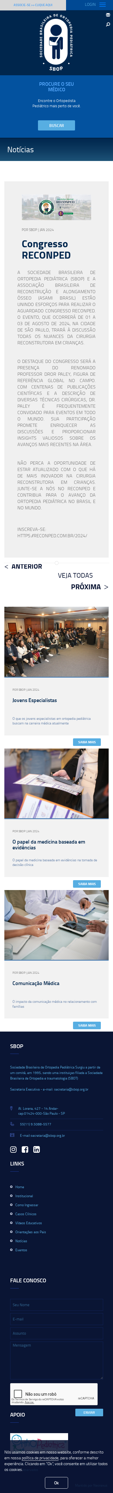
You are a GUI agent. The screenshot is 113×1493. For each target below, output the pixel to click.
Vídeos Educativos (28, 1222)
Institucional (24, 1195)
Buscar (56, 125)
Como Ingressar (26, 1204)
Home (19, 1186)
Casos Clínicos (26, 1213)
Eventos (21, 1249)
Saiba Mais (87, 742)
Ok (56, 1482)
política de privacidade (40, 1457)
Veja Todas (75, 575)
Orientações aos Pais (30, 1231)
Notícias (21, 1240)
